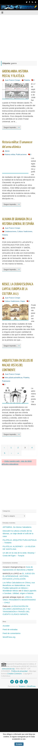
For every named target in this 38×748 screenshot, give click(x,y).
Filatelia (27, 80)
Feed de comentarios (11, 633)
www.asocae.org (8, 669)
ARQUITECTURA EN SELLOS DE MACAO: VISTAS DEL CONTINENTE (17, 365)
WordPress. (31, 686)
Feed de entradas (10, 629)
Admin (7, 151)
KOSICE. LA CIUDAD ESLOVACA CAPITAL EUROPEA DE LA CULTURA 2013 (17, 289)
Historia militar (9, 154)
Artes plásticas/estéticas (13, 377)
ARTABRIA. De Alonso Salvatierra (17, 527)
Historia (5, 235)
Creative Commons (14, 674)
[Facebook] (29, 2)
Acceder (6, 626)
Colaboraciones (10, 231)
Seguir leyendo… (11, 127)
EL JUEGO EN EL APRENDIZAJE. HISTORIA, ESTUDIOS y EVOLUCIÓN (19, 576)
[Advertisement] (19, 37)
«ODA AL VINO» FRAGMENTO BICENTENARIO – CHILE (19, 599)
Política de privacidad (19, 671)
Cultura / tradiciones (24, 231)
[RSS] (32, 2)
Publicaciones (21, 154)
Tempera (22, 686)
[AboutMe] (35, 2)
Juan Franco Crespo (12, 80)
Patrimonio (6, 381)
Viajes (22, 301)
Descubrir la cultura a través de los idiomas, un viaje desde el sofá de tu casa (18, 533)
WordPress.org (9, 637)
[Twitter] (26, 2)
